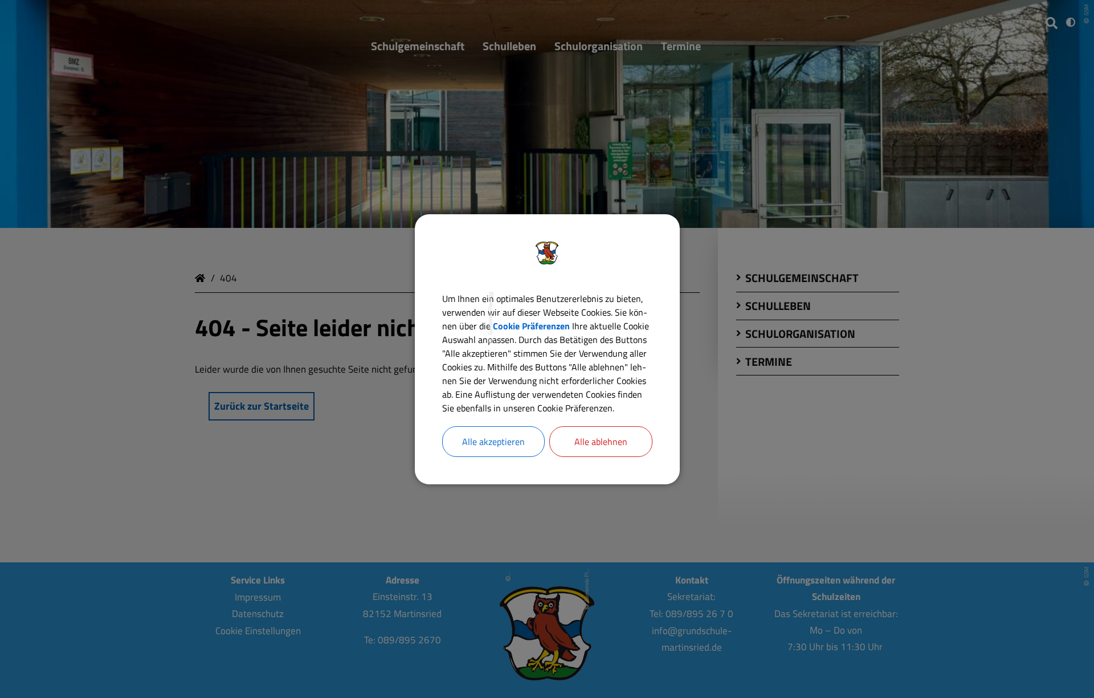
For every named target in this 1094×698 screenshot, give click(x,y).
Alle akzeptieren (493, 441)
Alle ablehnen (600, 441)
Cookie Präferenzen (531, 326)
